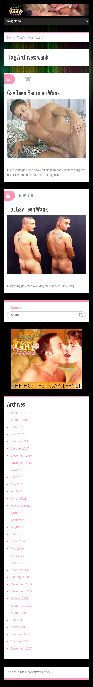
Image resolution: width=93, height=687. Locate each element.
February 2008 (20, 634)
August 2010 (19, 527)
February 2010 (20, 570)
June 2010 (18, 541)
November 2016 (21, 463)
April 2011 (17, 491)
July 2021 (17, 427)
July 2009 (17, 620)
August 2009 (19, 613)
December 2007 (21, 648)
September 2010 (22, 520)
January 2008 (20, 641)
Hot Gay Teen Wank (27, 209)
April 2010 (17, 555)
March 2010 (18, 563)
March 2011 (18, 498)
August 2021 (19, 420)
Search (16, 308)
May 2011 (17, 484)
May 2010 (17, 548)
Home (11, 37)
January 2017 (20, 448)
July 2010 (17, 534)
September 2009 (22, 605)
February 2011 (20, 505)
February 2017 (20, 441)
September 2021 (22, 412)
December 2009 (21, 584)
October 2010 (20, 513)
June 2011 (18, 477)
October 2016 (20, 470)
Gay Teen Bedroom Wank (33, 93)
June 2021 (18, 434)
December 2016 (21, 455)
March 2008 (18, 627)
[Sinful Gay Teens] (46, 9)
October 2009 (20, 598)
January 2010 (20, 577)
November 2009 (21, 591)
